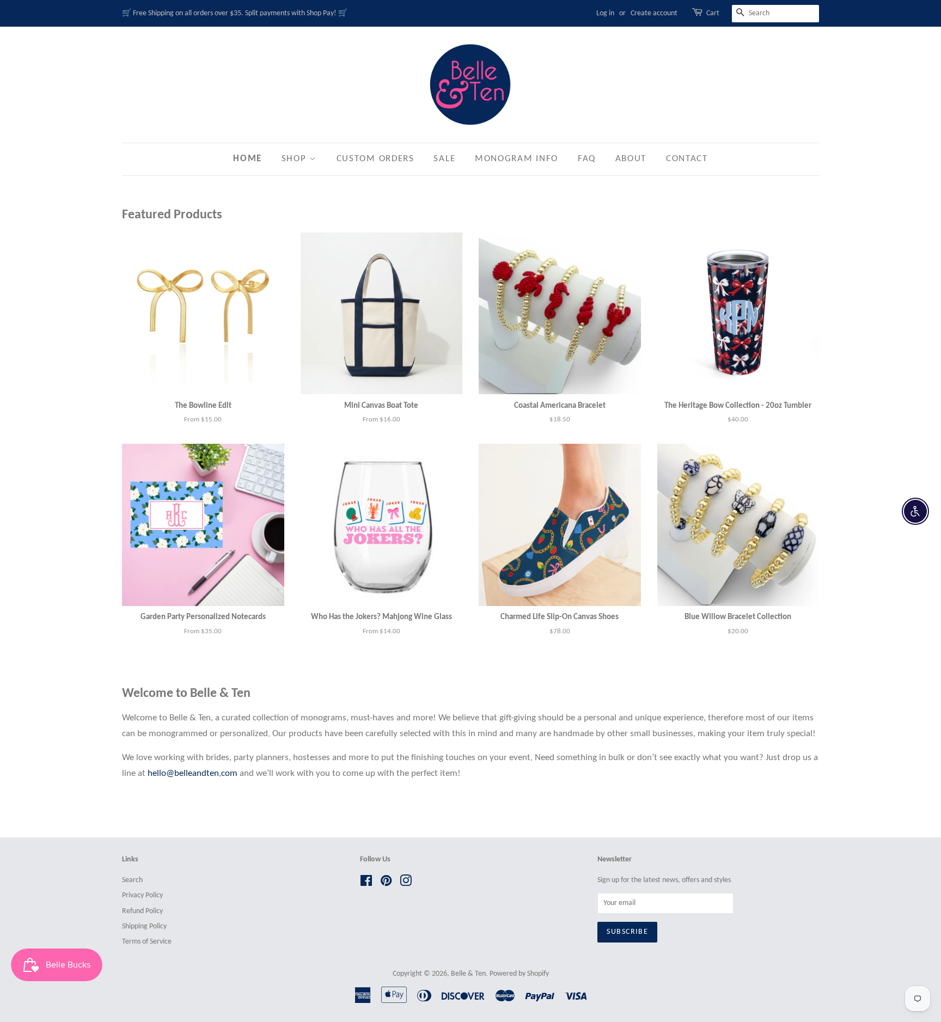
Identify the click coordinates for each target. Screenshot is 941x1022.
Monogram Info (516, 158)
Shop (296, 158)
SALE (444, 158)
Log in (605, 13)
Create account (654, 13)
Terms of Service (147, 942)
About (631, 158)
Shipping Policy (144, 926)
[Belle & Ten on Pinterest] (386, 883)
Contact (687, 158)
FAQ (587, 158)
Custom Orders (375, 158)
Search (132, 880)
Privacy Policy (142, 895)
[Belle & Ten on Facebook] (366, 883)
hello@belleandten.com (192, 773)
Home (247, 158)
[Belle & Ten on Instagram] (406, 883)
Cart (712, 13)
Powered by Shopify (519, 974)
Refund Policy (142, 911)
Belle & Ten (468, 974)
